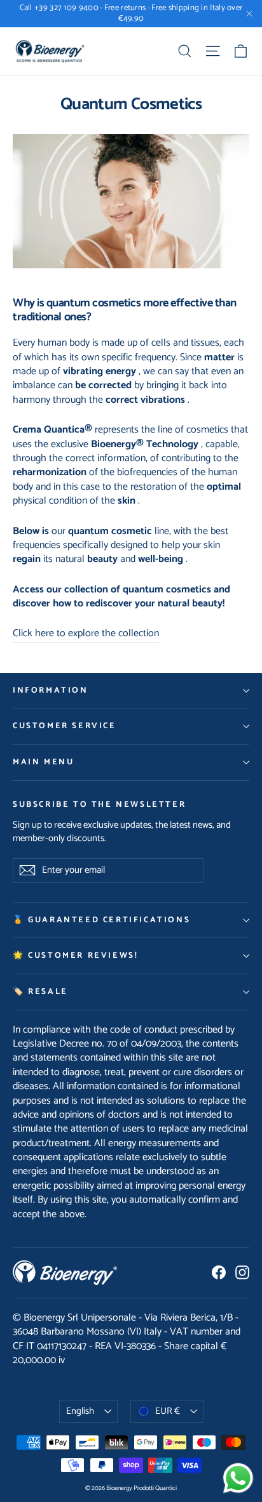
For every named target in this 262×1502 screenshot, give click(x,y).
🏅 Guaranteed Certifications (101, 920)
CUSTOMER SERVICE (64, 726)
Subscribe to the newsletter (99, 804)
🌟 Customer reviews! (75, 955)
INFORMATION (50, 690)
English (80, 1411)
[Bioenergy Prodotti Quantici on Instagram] (242, 1272)
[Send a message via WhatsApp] (238, 1478)
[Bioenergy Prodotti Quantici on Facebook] (219, 1272)
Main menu (43, 762)
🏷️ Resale (40, 991)
